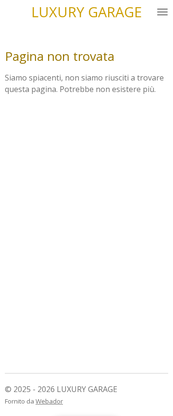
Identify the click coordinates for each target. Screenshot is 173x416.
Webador (49, 401)
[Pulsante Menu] (162, 11)
